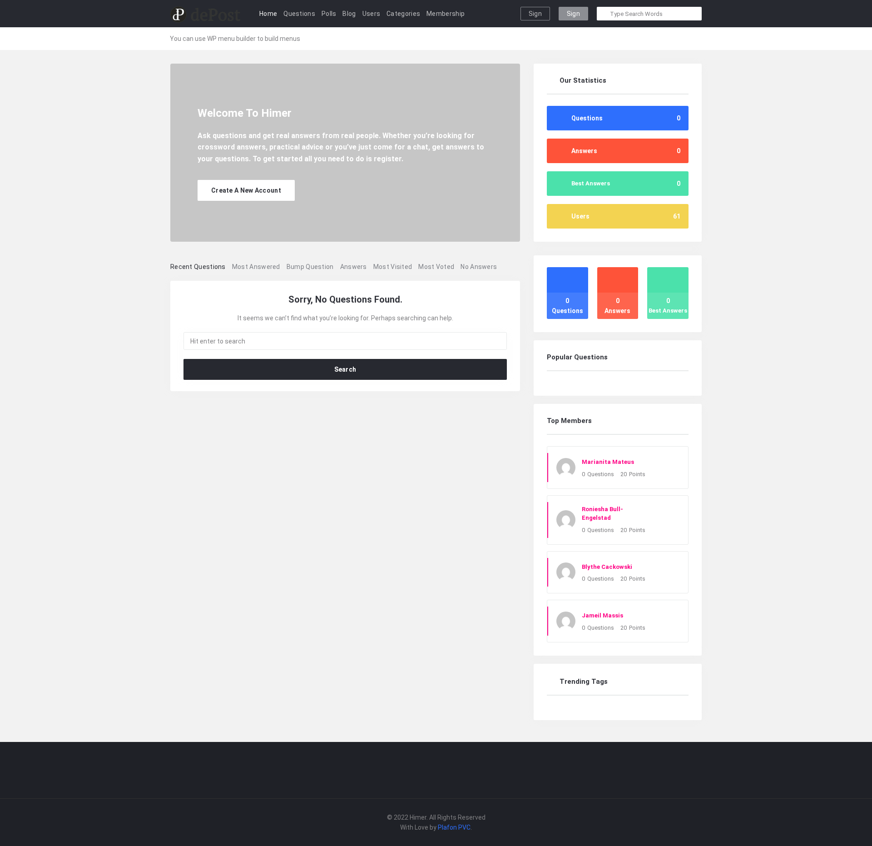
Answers (353, 266)
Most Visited (392, 266)
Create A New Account (246, 190)
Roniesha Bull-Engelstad (602, 514)
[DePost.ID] (205, 13)
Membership (445, 13)
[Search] (604, 13)
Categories (403, 13)
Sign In (535, 15)
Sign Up (573, 15)
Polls (329, 13)
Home (268, 13)
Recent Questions (198, 266)
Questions (299, 13)
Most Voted (436, 266)
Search (345, 369)
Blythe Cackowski (607, 566)
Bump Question (310, 266)
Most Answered (256, 266)
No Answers (479, 266)
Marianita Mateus (608, 461)
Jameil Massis (602, 615)
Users (371, 13)
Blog (349, 13)
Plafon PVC (454, 827)
